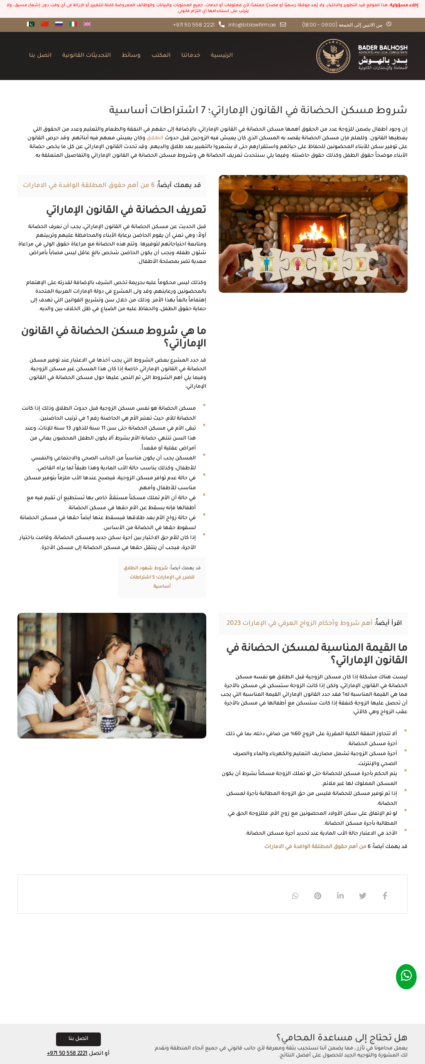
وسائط (131, 56)
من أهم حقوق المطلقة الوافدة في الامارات (315, 847)
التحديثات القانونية (86, 56)
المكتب (161, 56)
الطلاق (155, 138)
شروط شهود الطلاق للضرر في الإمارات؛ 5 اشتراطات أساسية (159, 577)
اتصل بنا (40, 56)
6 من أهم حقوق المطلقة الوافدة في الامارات (89, 185)
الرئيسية (222, 56)
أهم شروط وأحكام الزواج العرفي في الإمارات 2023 (300, 623)
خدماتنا (190, 56)
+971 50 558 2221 (67, 1054)
